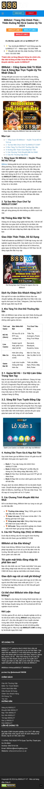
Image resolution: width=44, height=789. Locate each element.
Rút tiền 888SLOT (8, 715)
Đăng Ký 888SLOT (9, 707)
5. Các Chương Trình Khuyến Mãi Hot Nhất (22, 152)
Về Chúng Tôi (7, 696)
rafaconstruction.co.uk (17, 751)
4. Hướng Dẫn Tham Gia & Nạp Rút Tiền (21, 150)
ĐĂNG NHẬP (18, 13)
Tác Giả (4, 699)
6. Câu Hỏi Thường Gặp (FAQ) (17, 155)
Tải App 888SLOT (8, 718)
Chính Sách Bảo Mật (9, 688)
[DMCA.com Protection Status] (8, 785)
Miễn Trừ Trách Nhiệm (10, 686)
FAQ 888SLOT (7, 723)
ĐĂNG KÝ (31, 13)
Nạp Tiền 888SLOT (9, 713)
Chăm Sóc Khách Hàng (10, 694)
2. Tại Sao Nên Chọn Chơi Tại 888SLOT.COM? (23, 145)
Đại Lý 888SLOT (8, 720)
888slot (5, 164)
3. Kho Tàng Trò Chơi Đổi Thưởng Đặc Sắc (22, 147)
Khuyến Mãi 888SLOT (10, 710)
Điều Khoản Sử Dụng (9, 691)
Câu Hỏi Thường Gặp (9, 683)
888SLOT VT (23, 779)
